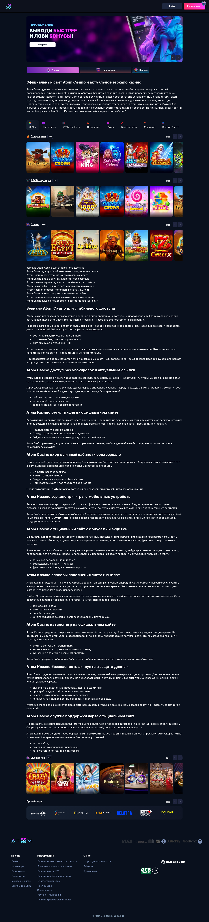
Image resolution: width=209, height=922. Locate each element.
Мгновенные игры (21, 881)
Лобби (32, 127)
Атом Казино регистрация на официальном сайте (57, 275)
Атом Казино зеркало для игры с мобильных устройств (60, 282)
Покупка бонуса (170, 127)
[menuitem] (21, 861)
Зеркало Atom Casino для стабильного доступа (55, 267)
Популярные (93, 127)
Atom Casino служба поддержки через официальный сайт (62, 300)
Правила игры (44, 890)
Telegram (88, 866)
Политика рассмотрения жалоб (54, 899)
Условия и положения (49, 894)
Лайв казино (18, 876)
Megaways (149, 127)
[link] (38, 813)
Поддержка (173, 862)
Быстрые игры (129, 127)
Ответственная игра (49, 881)
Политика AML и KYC (48, 871)
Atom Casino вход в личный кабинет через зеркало (57, 278)
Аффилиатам (90, 871)
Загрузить (107, 43)
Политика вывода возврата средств (57, 861)
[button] (173, 57)
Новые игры (49, 127)
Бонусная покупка (21, 886)
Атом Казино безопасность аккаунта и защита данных (60, 297)
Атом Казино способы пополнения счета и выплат (57, 289)
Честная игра (45, 886)
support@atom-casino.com (97, 861)
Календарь (108, 70)
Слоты (111, 127)
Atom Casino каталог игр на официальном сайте (56, 293)
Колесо (143, 70)
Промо (56, 70)
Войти (172, 6)
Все (168, 137)
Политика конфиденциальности (54, 876)
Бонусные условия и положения (55, 866)
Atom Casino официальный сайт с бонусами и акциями (60, 286)
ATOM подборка (71, 127)
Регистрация (193, 6)
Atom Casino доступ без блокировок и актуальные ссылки (62, 271)
